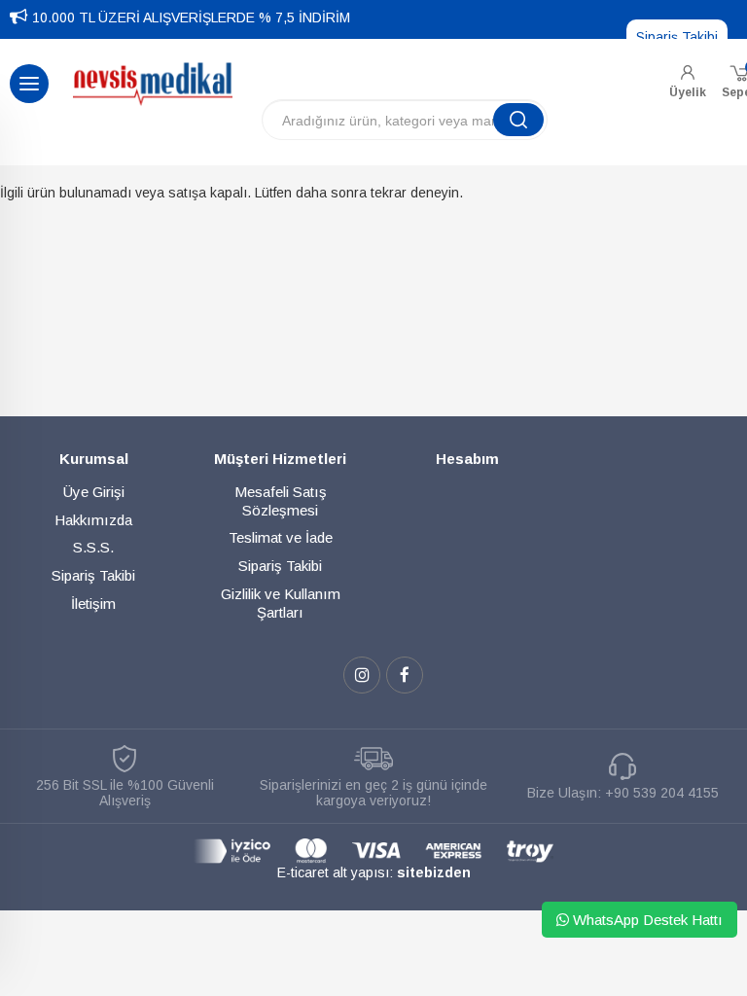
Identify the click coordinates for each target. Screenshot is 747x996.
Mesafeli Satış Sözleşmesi (280, 500)
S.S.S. (93, 547)
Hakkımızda (93, 520)
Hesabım (467, 458)
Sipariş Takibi (677, 37)
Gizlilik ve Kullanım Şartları (280, 603)
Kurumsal (93, 458)
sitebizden (434, 872)
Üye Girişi (93, 491)
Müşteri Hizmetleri (280, 458)
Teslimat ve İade (281, 537)
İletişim (93, 603)
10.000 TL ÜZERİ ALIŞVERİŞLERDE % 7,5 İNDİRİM (191, 17)
